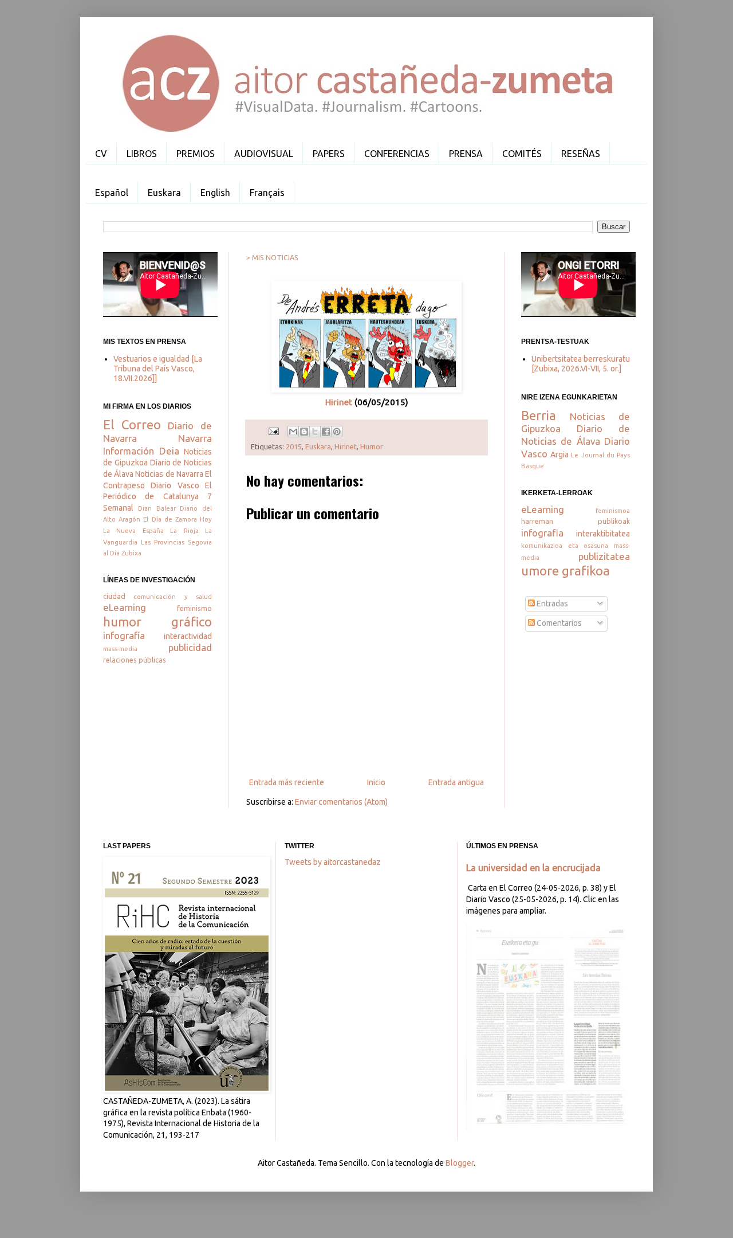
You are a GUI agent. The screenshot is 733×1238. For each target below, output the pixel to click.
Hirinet (338, 402)
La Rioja (184, 530)
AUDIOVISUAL (263, 153)
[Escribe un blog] (304, 431)
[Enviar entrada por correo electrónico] (273, 430)
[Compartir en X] (315, 431)
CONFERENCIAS (396, 153)
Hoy (206, 519)
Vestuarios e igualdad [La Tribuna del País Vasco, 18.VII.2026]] (157, 368)
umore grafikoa (565, 570)
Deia (169, 450)
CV (101, 153)
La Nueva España (133, 530)
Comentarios (558, 623)
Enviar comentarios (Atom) (341, 801)
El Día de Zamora (170, 519)
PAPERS (329, 153)
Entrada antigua (456, 782)
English (215, 192)
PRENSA (466, 153)
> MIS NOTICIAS (272, 257)
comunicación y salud (172, 596)
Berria (538, 415)
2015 (294, 446)
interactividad (188, 636)
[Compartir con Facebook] (326, 431)
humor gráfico (157, 621)
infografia (542, 532)
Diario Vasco (175, 485)
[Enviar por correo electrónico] (293, 431)
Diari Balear (157, 508)
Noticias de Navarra (169, 474)
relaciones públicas (134, 660)
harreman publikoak (575, 521)
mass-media (120, 648)
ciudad (114, 596)
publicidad (190, 647)
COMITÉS (522, 153)
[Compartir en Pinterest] (336, 431)
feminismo (194, 608)
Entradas (551, 603)
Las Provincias (162, 542)
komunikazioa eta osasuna (564, 545)
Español (111, 192)
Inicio (376, 782)
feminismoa (613, 510)
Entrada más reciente (286, 782)
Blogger (460, 1163)
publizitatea (604, 556)
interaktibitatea (603, 533)
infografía (124, 635)
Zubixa (131, 553)
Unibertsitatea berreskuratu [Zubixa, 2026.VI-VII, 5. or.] (580, 363)
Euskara (164, 192)
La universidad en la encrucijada (533, 868)
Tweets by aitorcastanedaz (333, 862)
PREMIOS (195, 153)
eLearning (124, 607)
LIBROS (142, 153)
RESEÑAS (580, 153)
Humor (371, 446)
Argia (559, 454)
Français (267, 192)
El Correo (132, 424)
